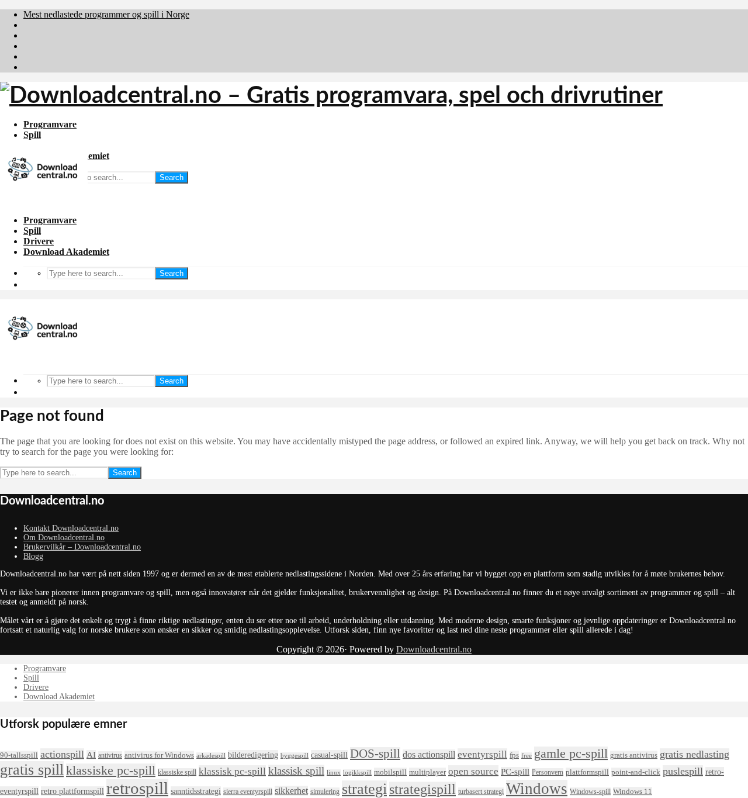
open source (473, 771)
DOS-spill (375, 753)
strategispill (422, 789)
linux (334, 772)
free (526, 755)
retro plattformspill (72, 791)
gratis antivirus (633, 755)
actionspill (62, 754)
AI (91, 754)
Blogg (33, 556)
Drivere (38, 241)
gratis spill (32, 769)
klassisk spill (296, 771)
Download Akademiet (66, 252)
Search (171, 177)
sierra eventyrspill (247, 791)
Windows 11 (632, 791)
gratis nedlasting (694, 754)
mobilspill (390, 772)
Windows (536, 788)
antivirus (110, 755)
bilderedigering (253, 754)
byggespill (294, 755)
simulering (325, 791)
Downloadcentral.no (434, 649)
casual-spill (329, 754)
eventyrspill (482, 754)
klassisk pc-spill (232, 771)
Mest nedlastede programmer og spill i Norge (106, 14)
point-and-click (635, 772)
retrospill (137, 788)
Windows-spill (590, 791)
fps (514, 755)
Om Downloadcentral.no (64, 537)
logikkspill (357, 772)
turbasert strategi (481, 791)
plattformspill (587, 772)
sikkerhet (291, 791)
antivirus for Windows (159, 755)
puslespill (683, 771)
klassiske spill (177, 772)
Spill (32, 135)
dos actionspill (429, 754)
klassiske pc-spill (110, 771)
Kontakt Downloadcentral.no (71, 528)
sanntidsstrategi (196, 791)
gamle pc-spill (571, 754)
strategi (364, 788)
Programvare (50, 124)
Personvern (547, 772)
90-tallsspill (19, 755)
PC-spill (515, 771)
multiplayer (427, 772)
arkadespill (211, 755)
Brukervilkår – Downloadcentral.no (82, 547)
